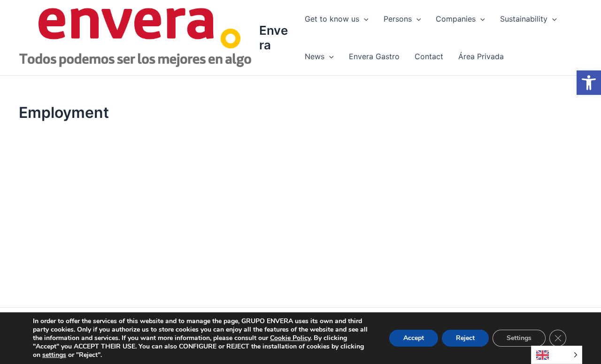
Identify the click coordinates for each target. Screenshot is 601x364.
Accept (413, 337)
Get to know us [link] (332, 18)
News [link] (314, 56)
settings (54, 355)
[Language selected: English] (556, 355)
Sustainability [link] (523, 18)
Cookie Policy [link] (290, 337)
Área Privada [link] (481, 56)
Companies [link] (456, 18)
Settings (519, 337)
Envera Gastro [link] (374, 56)
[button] (364, 19)
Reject (465, 337)
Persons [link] (398, 18)
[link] (589, 82)
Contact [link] (429, 56)
